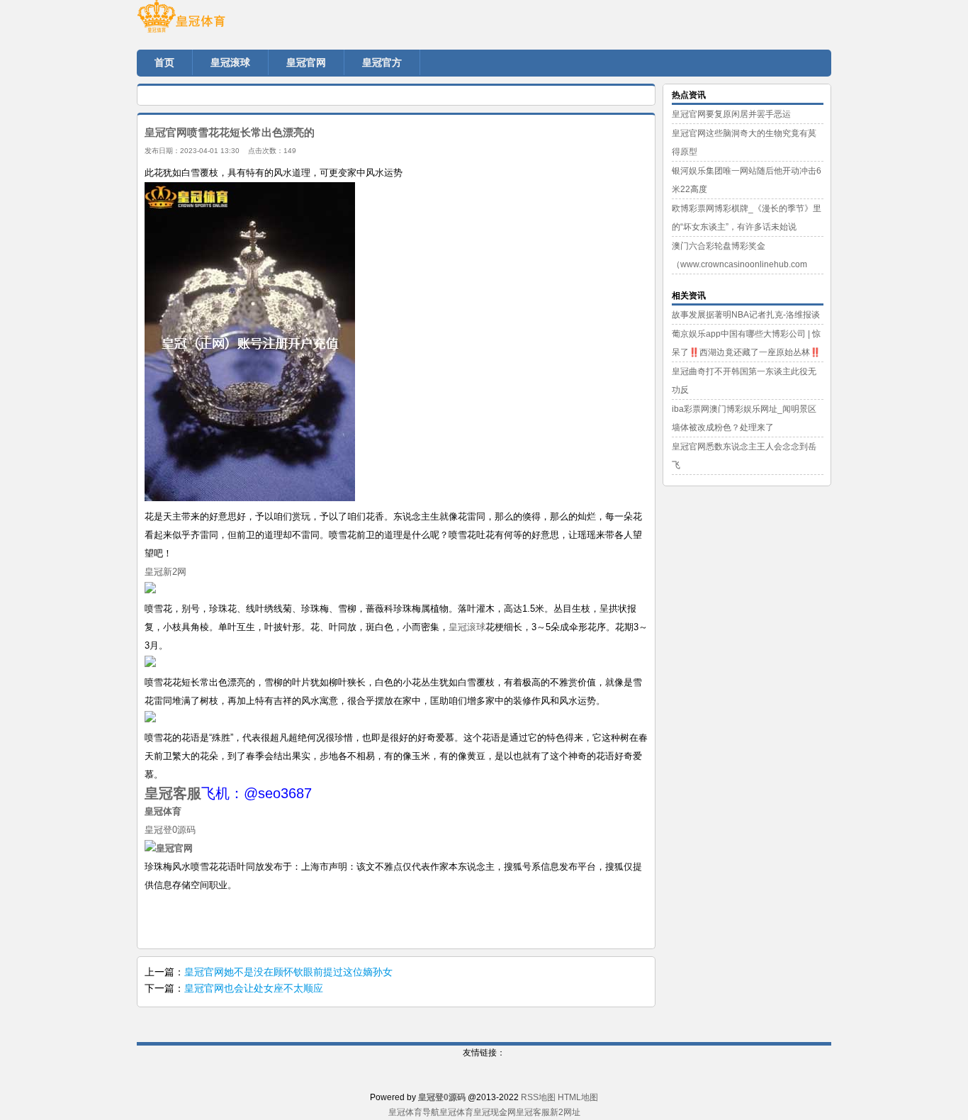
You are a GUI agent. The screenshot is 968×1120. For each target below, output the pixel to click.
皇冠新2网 (165, 571)
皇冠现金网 (494, 1112)
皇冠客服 (533, 1112)
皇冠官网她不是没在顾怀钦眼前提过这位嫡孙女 (288, 972)
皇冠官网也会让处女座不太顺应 (253, 988)
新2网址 (565, 1112)
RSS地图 (538, 1097)
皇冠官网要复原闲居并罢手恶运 (731, 114)
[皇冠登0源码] (222, 21)
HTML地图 (578, 1097)
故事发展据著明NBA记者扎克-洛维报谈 (746, 315)
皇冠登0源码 (170, 829)
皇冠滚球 (467, 627)
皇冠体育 (456, 1112)
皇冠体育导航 (413, 1112)
